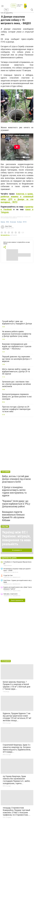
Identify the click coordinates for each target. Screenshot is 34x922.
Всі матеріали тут (17, 550)
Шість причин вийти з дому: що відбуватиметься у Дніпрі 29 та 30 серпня (16, 371)
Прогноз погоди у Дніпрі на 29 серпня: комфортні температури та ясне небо (16, 409)
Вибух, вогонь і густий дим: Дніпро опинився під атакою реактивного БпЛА (16, 479)
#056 (7, 222)
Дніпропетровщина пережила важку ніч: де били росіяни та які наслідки (17, 396)
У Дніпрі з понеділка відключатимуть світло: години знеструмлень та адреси (14, 491)
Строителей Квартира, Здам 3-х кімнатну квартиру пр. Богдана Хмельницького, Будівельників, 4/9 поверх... (17, 748)
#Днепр (3, 222)
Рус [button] (6, 10)
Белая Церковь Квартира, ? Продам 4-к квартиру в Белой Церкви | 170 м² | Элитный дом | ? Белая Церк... (16, 685)
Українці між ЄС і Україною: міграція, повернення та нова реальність (16, 538)
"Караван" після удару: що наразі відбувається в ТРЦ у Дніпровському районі (16, 504)
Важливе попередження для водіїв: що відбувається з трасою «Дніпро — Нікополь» (16, 346)
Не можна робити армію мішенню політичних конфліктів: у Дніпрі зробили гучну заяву (16, 333)
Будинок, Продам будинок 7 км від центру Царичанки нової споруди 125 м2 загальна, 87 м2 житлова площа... (17, 717)
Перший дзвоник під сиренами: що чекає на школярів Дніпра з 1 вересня (17, 358)
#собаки (19, 222)
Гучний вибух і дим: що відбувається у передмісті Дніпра (17, 322)
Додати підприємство (17, 600)
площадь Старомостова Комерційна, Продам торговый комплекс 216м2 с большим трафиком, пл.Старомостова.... (16, 811)
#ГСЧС (25, 222)
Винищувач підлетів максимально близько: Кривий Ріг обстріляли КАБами (13, 516)
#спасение (13, 222)
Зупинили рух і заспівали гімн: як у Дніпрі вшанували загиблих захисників (16, 384)
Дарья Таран (8, 226)
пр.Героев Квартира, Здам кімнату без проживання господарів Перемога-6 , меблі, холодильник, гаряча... (16, 780)
